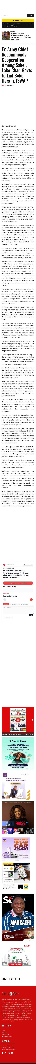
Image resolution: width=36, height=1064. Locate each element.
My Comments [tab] (13, 604)
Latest (4, 85)
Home (3, 1030)
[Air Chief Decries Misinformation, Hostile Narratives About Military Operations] (6, 36)
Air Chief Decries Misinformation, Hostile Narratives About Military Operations (21, 36)
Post (31, 615)
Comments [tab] (6, 604)
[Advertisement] (18, 548)
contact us (9, 1049)
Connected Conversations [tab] (23, 604)
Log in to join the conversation (18, 583)
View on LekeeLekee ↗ (28, 564)
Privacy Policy (5, 1034)
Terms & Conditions (7, 1036)
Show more (6, 593)
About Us (4, 1032)
